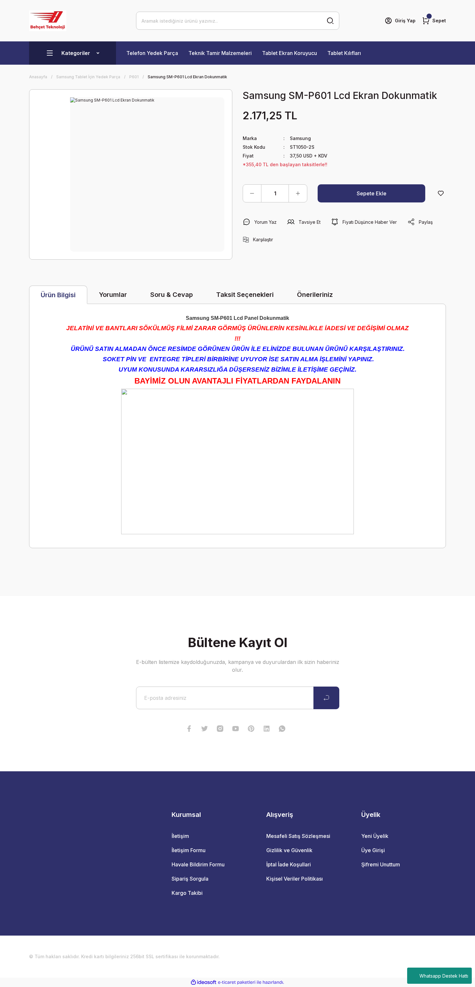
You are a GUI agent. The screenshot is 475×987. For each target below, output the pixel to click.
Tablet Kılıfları (344, 53)
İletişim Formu (189, 850)
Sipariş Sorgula (190, 878)
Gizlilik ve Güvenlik (289, 850)
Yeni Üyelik (374, 836)
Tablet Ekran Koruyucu (289, 53)
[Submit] (326, 698)
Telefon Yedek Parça (152, 53)
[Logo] (47, 20)
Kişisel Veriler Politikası (294, 878)
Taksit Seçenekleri (245, 294)
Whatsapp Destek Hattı (443, 976)
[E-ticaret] (237, 982)
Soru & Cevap (171, 294)
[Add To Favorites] (441, 193)
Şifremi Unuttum (380, 864)
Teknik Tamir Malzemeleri (220, 53)
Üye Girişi (373, 850)
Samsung (300, 138)
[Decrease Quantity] (252, 193)
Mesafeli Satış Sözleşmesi (298, 836)
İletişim (180, 836)
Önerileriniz (315, 294)
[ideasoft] (203, 983)
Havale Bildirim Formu (198, 864)
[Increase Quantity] (298, 193)
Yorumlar (113, 294)
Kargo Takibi (187, 893)
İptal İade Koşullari (288, 864)
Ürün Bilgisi (58, 295)
